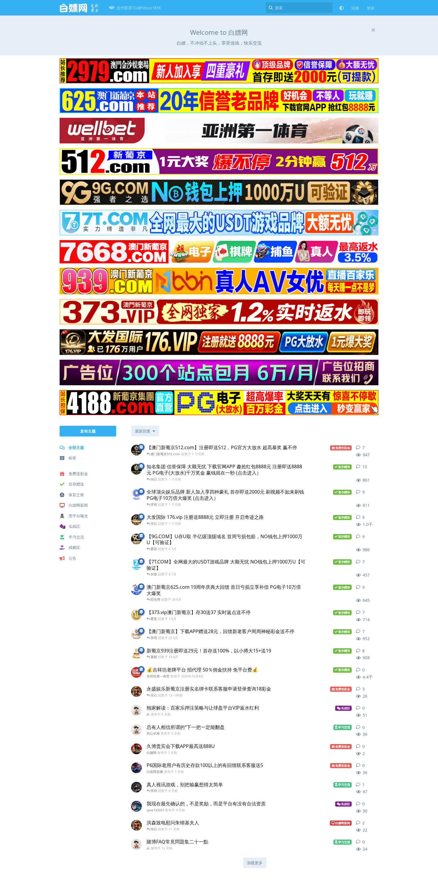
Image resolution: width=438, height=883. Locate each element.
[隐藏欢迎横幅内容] (373, 29)
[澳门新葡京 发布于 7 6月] (136, 615)
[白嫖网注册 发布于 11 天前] (136, 825)
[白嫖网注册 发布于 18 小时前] (136, 691)
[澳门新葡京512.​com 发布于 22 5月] (136, 450)
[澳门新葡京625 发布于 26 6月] (136, 589)
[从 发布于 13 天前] (136, 844)
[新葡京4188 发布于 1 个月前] (136, 469)
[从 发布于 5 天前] (136, 710)
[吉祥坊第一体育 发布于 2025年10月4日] (136, 672)
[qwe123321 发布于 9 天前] (136, 806)
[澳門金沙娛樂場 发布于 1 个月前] (136, 494)
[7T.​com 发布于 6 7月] (136, 564)
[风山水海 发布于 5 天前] (136, 729)
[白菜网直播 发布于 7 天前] (136, 768)
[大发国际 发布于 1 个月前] (136, 519)
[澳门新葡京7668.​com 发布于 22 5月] (136, 634)
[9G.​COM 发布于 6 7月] (136, 539)
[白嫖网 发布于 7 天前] (136, 748)
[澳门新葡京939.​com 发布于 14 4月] (136, 653)
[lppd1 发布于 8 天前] (136, 787)
